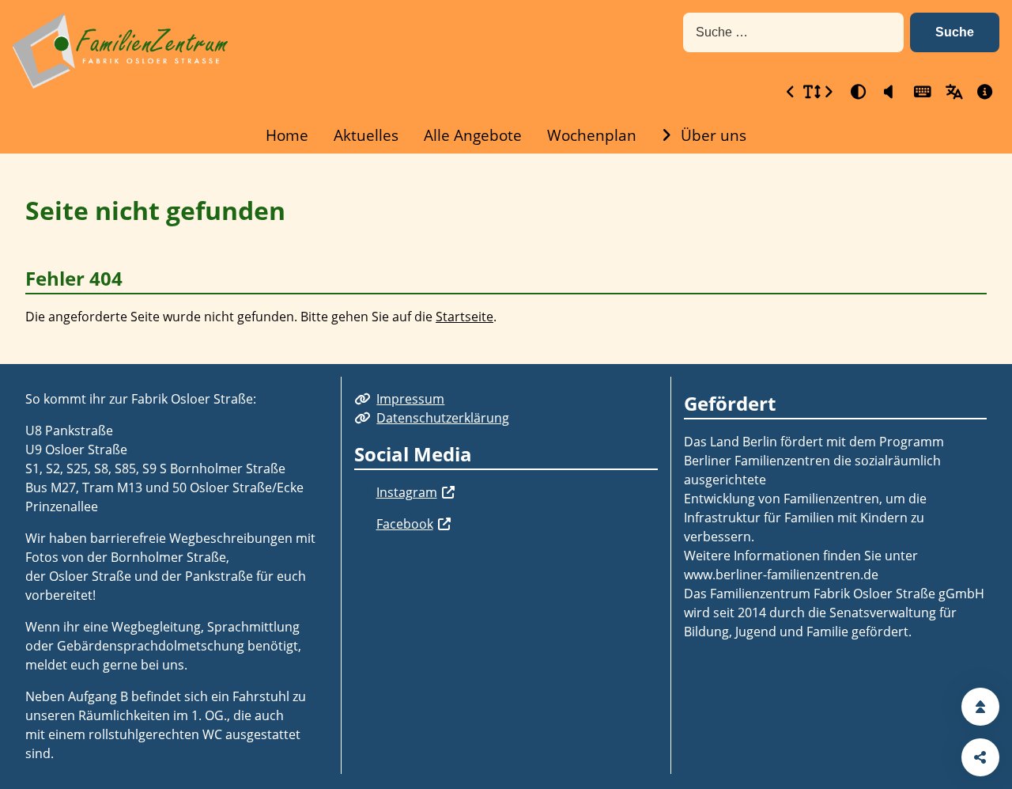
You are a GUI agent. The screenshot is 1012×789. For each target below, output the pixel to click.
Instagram (406, 492)
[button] (954, 32)
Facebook (404, 524)
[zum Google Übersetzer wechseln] (951, 91)
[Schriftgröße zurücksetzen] (809, 91)
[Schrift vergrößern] (828, 91)
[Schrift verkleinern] (790, 91)
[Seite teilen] (980, 757)
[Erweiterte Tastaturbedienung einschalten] (920, 91)
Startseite (464, 316)
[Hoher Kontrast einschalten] (857, 91)
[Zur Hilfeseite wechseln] (983, 91)
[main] (506, 259)
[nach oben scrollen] (980, 707)
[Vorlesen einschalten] (888, 91)
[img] (365, 492)
